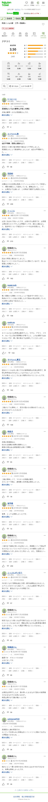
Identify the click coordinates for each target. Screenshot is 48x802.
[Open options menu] (44, 99)
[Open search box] (4, 86)
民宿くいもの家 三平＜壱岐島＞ (14, 23)
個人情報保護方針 (28, 797)
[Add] (43, 24)
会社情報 (16, 797)
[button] (14, 100)
